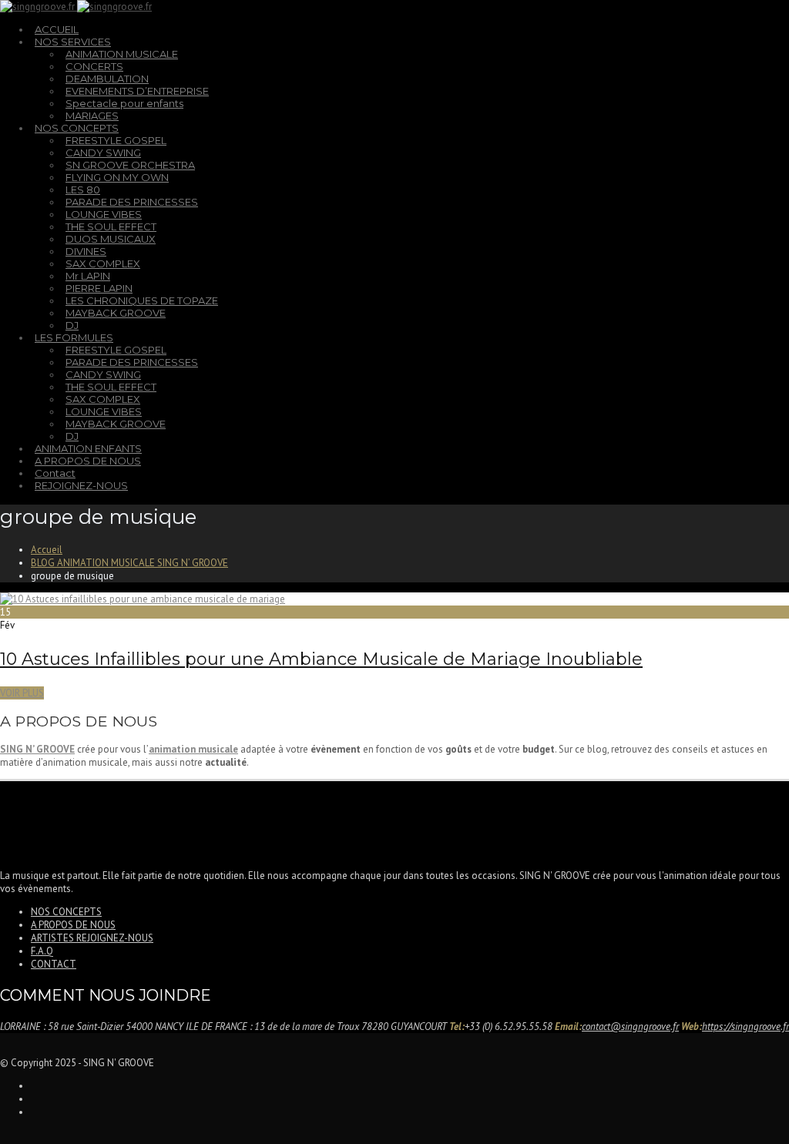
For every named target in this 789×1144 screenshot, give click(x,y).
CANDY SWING (103, 152)
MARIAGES (92, 115)
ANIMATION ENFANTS (88, 448)
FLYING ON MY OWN (117, 177)
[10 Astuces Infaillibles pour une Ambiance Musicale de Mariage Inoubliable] (142, 599)
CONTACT (53, 964)
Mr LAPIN (87, 276)
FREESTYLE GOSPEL (115, 140)
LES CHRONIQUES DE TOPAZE (141, 300)
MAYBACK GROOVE (115, 313)
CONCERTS (94, 66)
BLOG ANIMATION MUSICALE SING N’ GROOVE (129, 562)
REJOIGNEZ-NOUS (81, 485)
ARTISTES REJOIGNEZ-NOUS (92, 937)
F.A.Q (42, 951)
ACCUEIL (57, 29)
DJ (72, 325)
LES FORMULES (74, 337)
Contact (55, 473)
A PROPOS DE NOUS (88, 461)
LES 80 (82, 189)
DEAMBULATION (107, 78)
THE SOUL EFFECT (110, 226)
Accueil (46, 549)
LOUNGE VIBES (103, 214)
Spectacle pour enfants (124, 103)
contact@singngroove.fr (630, 1026)
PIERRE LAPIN (99, 288)
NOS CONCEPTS (77, 128)
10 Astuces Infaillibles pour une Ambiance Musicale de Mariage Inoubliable (321, 659)
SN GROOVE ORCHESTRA (130, 165)
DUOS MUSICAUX (110, 239)
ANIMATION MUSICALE (121, 54)
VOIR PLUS (22, 692)
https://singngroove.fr (745, 1026)
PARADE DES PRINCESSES (131, 202)
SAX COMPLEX (102, 263)
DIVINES (85, 251)
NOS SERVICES (73, 41)
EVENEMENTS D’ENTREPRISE (137, 91)
